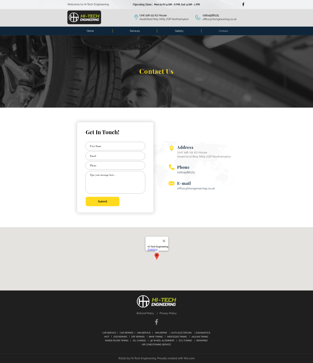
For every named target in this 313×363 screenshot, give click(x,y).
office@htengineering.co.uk (220, 19)
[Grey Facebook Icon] (156, 322)
